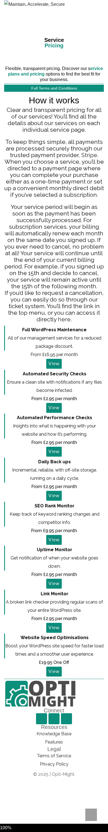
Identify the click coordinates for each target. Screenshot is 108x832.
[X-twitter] (66, 718)
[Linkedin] (54, 718)
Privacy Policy (54, 764)
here (64, 319)
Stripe (89, 155)
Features (54, 742)
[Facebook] (41, 718)
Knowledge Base (54, 733)
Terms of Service (54, 755)
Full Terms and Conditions (54, 88)
